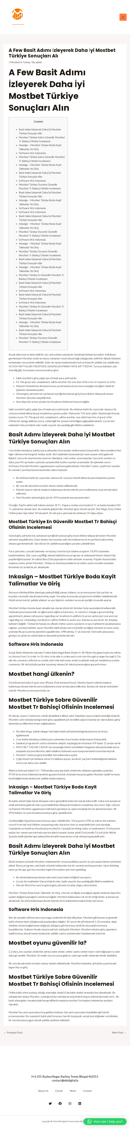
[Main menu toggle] (123, 17)
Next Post (119, 1032)
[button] (105, 1121)
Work (73, 1090)
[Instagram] (69, 1103)
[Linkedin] (79, 1103)
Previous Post (13, 1032)
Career (59, 1090)
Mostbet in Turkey (20, 62)
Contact (87, 1090)
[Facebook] (60, 1103)
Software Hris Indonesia (32, 153)
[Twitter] (50, 1103)
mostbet (73, 1000)
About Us (43, 1090)
